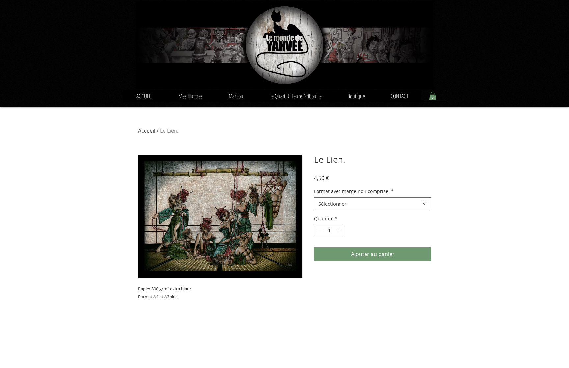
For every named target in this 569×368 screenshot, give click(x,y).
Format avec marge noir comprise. (353, 191)
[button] (432, 96)
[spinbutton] (329, 231)
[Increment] (339, 231)
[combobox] (372, 203)
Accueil (146, 130)
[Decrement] (319, 231)
